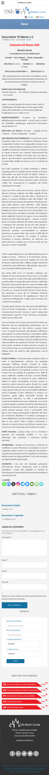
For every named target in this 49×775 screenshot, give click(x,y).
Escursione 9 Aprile (11, 505)
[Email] (32, 484)
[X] (13, 484)
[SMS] (36, 484)
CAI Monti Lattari (8, 766)
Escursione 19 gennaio (12, 515)
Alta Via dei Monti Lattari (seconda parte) (24, 690)
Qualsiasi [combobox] (11, 644)
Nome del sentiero (13, 630)
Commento (7, 537)
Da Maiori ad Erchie (24, 701)
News (29, 40)
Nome (4, 560)
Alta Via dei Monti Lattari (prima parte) (24, 684)
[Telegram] (23, 484)
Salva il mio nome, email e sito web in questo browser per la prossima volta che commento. (24, 597)
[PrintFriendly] (41, 484)
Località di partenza (14, 639)
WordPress (36, 772)
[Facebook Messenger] (27, 484)
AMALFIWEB (23, 772)
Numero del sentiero (14, 621)
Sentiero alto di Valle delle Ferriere (24, 696)
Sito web (5, 582)
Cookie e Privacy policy (36, 769)
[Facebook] (9, 484)
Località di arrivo (13, 649)
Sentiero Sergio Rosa (24, 707)
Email (4, 571)
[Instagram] (18, 484)
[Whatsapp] (4, 484)
